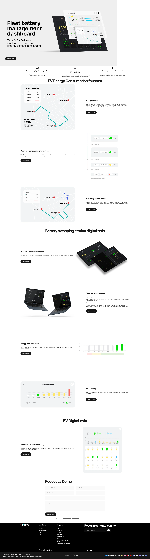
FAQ (58, 528)
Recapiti (40, 556)
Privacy (58, 538)
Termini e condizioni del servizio (62, 541)
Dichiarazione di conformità (63, 543)
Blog (40, 534)
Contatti (59, 532)
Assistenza (59, 530)
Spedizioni (59, 534)
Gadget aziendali (43, 530)
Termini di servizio (75, 518)
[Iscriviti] (108, 530)
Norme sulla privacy (67, 518)
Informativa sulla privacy (14, 556)
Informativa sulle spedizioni (34, 556)
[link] (37, 68)
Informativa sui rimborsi (62, 536)
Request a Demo (10, 58)
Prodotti (40, 532)
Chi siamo (41, 528)
